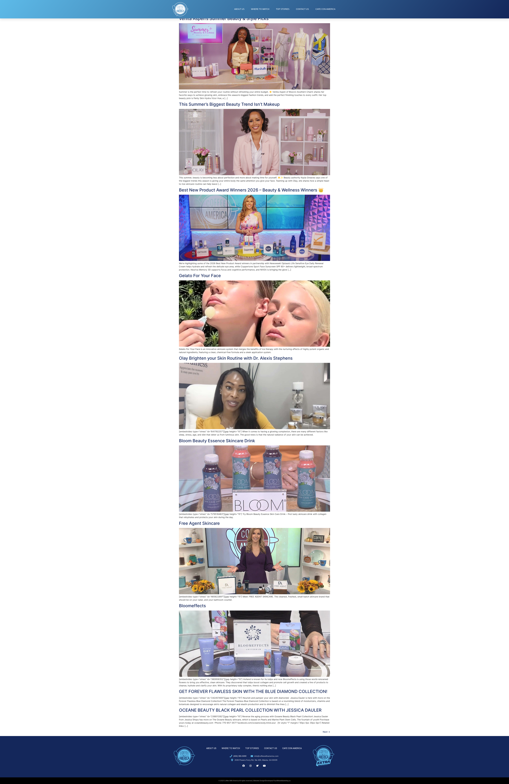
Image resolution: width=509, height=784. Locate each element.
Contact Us (302, 9)
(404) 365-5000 (239, 756)
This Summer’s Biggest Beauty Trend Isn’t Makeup (229, 104)
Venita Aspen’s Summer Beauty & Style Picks (224, 18)
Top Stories (282, 9)
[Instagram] (250, 765)
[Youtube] (264, 765)
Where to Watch (260, 9)
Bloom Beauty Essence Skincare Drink (217, 440)
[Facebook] (243, 765)
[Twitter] (257, 765)
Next (326, 731)
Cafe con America (325, 9)
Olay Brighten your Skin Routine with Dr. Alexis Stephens (236, 358)
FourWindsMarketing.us (282, 781)
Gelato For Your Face (200, 275)
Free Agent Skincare (199, 523)
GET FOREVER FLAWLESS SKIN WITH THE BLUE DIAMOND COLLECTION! (253, 691)
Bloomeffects (192, 605)
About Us (239, 9)
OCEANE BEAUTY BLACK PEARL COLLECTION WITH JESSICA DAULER (250, 710)
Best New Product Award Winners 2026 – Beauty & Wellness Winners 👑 (251, 190)
